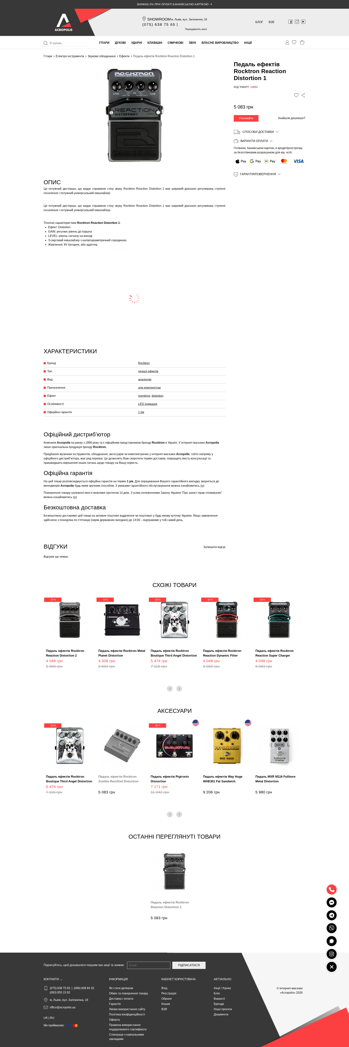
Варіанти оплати (254, 141)
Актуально (222, 979)
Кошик (165, 1003)
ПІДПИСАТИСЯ (189, 965)
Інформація (118, 979)
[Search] (46, 43)
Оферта (114, 1019)
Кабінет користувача (178, 979)
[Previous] (170, 689)
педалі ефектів (148, 371)
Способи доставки (258, 131)
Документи (221, 1014)
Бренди (219, 1003)
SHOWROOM (159, 19)
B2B (271, 22)
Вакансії (219, 998)
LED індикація (147, 404)
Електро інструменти (70, 56)
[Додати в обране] (296, 95)
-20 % (53, 599)
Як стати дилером (121, 988)
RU (52, 1017)
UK (46, 1017)
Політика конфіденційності (127, 1014)
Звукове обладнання (102, 56)
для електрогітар (149, 387)
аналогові (144, 379)
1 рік (141, 412)
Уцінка (226, 988)
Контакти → (53, 979)
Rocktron (144, 363)
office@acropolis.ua (62, 1007)
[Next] (179, 689)
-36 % (158, 725)
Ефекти (124, 56)
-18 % (105, 599)
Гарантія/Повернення (258, 174)
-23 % (158, 599)
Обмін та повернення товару (128, 993)
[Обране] (294, 42)
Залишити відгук (214, 547)
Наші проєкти (223, 1009)
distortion (157, 395)
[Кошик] (302, 42)
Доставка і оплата (121, 998)
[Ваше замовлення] (287, 42)
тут (202, 485)
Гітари (48, 56)
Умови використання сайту (127, 1009)
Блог (259, 22)
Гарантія (115, 1003)
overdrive (144, 395)
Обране (166, 998)
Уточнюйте (246, 118)
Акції (217, 988)
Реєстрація (168, 993)
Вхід (164, 988)
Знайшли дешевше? (291, 118)
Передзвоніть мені (196, 29)
